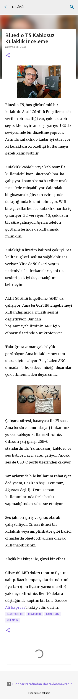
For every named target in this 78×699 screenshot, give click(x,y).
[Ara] (72, 7)
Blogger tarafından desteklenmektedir (41, 684)
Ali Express (15, 607)
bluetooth (15, 614)
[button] (7, 56)
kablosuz (53, 614)
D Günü (18, 7)
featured (34, 614)
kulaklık (12, 620)
